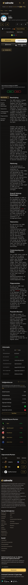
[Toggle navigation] (23, 2)
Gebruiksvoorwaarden (7, 542)
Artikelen (12, 513)
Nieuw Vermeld (3, 521)
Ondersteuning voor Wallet (4, 112)
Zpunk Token (9, 437)
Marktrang (3, 100)
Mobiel (11, 527)
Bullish (10, 91)
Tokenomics (4, 108)
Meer (3, 388)
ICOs (11, 517)
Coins (6, 10)
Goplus (21, 385)
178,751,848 (15, 6)
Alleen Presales (3, 528)
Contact (3, 550)
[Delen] (21, 24)
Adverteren (4, 548)
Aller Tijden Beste (4, 524)
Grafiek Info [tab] (8, 50)
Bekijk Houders (20, 32)
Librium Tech (9, 442)
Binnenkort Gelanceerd (4, 532)
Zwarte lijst (4, 535)
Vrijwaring (3, 540)
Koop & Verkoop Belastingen (4, 104)
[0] (25, 24)
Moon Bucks (9, 432)
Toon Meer (14, 413)
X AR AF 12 (10, 462)
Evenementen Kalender (16, 519)
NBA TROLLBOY (10, 428)
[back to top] (24, 582)
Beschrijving (4, 97)
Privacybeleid (4, 544)
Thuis (2, 10)
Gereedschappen (14, 523)
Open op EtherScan (10, 32)
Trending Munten (3, 517)
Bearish (17, 91)
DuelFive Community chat (13, 471)
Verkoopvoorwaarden (6, 546)
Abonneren (13, 570)
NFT (11, 515)
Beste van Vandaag (3, 513)
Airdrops (12, 521)
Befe (8, 423)
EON (9, 466)
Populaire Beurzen (3, 119)
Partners (12, 525)
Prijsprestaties (4, 116)
